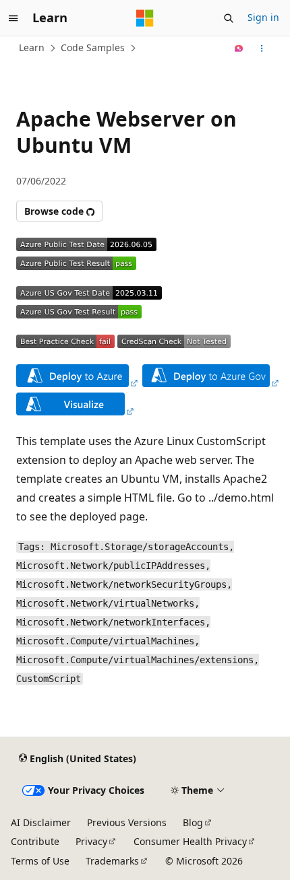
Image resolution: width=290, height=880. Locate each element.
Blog (193, 822)
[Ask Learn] (239, 48)
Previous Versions (127, 822)
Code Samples (93, 47)
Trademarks (112, 860)
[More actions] (262, 48)
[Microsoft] (145, 18)
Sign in (263, 17)
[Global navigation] (13, 18)
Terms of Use (40, 860)
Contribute (35, 841)
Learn (32, 47)
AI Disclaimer (41, 822)
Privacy (91, 841)
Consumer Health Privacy (190, 841)
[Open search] (228, 18)
